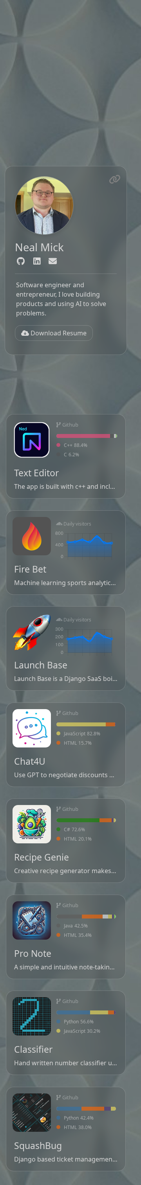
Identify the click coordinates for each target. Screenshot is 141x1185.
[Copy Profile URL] (115, 179)
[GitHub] (20, 261)
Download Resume (58, 333)
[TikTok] (52, 261)
